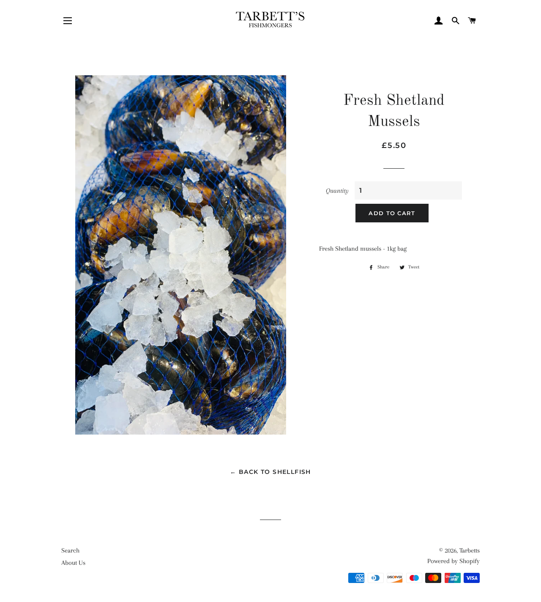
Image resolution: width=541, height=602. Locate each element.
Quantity (337, 190)
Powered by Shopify (453, 561)
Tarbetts (469, 550)
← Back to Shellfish (270, 472)
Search (70, 550)
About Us (73, 562)
